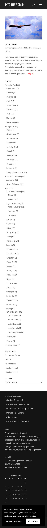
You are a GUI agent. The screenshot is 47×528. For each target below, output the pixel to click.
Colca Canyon (11, 44)
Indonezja (10, 241)
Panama (9, 164)
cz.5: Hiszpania (14, 332)
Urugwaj (10, 118)
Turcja (11, 215)
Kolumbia (10, 109)
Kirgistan (10, 258)
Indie (8, 236)
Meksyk (9, 155)
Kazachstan (11, 253)
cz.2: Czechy (13, 319)
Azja (6, 188)
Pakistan (12, 199)
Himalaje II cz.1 (11, 372)
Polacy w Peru (23, 404)
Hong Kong (11, 232)
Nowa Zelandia (12, 184)
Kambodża (11, 249)
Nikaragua (10, 159)
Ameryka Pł (9, 126)
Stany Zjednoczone (14, 172)
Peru (9, 51)
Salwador (10, 168)
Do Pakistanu (10, 363)
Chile (8, 101)
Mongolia (10, 275)
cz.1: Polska (13, 315)
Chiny (8, 224)
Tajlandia (10, 300)
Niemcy (9, 336)
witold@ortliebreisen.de (21, 460)
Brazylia (9, 97)
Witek (20, 48)
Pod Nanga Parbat (13, 355)
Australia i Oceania (13, 176)
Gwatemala (11, 134)
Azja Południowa (13, 191)
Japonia (9, 245)
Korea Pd (10, 262)
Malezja (9, 270)
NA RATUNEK (12, 312)
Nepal (10, 195)
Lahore (8, 359)
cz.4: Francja (13, 328)
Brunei (9, 219)
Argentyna (10, 88)
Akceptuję (33, 521)
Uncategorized (11, 345)
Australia (10, 180)
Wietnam (10, 304)
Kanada (9, 142)
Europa (8, 308)
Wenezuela (11, 122)
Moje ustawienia (14, 521)
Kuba (8, 151)
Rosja (8, 287)
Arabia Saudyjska (15, 207)
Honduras (10, 138)
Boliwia (9, 92)
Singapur (10, 291)
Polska (9, 341)
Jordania (11, 211)
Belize (9, 130)
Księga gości (18, 400)
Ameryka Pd (10, 85)
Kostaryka (10, 147)
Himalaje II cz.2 (11, 368)
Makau (9, 266)
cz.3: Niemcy (13, 324)
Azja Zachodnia (13, 203)
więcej (30, 73)
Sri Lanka (10, 296)
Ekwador (10, 105)
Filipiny (9, 228)
